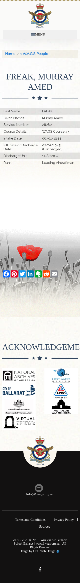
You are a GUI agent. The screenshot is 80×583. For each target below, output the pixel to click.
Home (10, 54)
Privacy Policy (64, 519)
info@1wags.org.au (40, 494)
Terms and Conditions (30, 519)
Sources (44, 526)
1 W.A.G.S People (34, 54)
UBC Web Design (44, 551)
